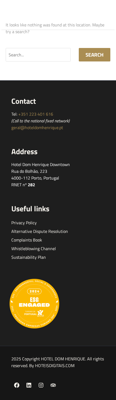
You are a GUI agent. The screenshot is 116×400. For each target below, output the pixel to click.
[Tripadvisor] (53, 385)
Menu (83, 15)
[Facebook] (16, 385)
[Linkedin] (28, 385)
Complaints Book (26, 240)
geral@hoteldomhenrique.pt (37, 127)
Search (95, 54)
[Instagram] (41, 385)
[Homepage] (25, 15)
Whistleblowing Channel (33, 248)
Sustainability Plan (28, 257)
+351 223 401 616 (35, 114)
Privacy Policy (24, 222)
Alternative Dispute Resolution (39, 231)
